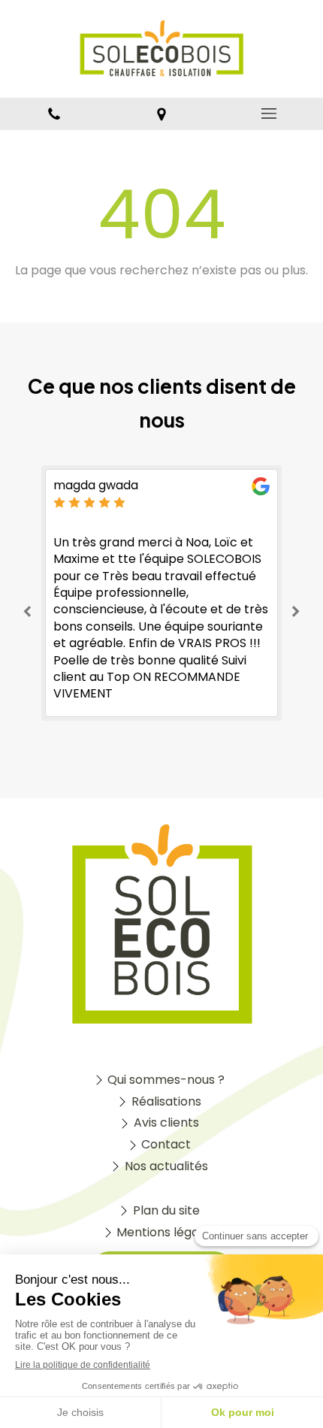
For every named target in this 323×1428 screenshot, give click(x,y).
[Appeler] (53, 114)
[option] (161, 593)
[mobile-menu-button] (269, 113)
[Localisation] (161, 114)
